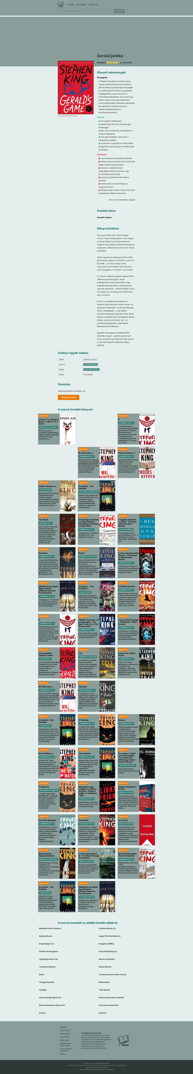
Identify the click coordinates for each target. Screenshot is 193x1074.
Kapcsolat (64, 1040)
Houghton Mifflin (126, 529)
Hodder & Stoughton (87, 556)
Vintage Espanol (46, 982)
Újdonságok (81, 5)
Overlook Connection (109, 1005)
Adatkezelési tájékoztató (65, 1044)
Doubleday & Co (46, 523)
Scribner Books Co (126, 423)
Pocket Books (45, 893)
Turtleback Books (86, 824)
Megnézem (43, 416)
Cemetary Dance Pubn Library (112, 974)
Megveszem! (68, 397)
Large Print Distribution (88, 492)
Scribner (103, 1013)
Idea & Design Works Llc (50, 998)
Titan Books (104, 990)
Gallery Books (91, 370)
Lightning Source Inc (127, 765)
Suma (41, 974)
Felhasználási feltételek (65, 1050)
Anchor (42, 1013)
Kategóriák (93, 5)
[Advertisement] (96, 32)
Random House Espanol (48, 427)
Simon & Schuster (126, 792)
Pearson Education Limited (111, 998)
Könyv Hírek (65, 1030)
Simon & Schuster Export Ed (52, 1005)
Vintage (42, 990)
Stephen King (90, 364)
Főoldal (71, 5)
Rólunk (63, 1054)
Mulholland (104, 982)
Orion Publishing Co (87, 690)
